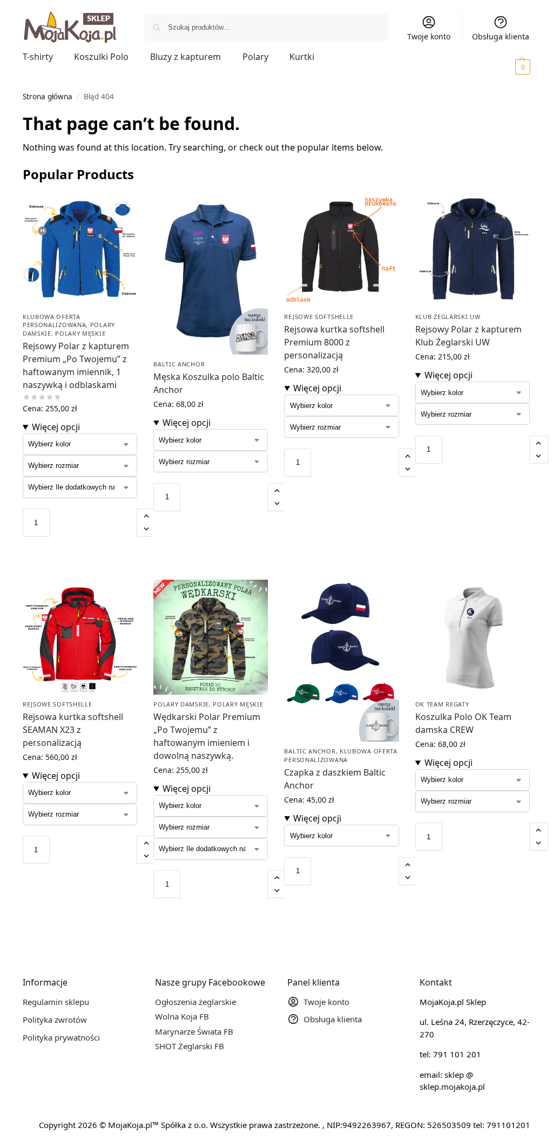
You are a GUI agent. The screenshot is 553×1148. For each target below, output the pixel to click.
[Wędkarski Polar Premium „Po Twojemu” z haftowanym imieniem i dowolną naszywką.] (210, 637)
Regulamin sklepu (56, 1001)
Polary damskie (181, 704)
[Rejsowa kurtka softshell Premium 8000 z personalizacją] (341, 250)
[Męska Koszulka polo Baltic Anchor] (210, 274)
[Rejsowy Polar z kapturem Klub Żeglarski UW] (472, 250)
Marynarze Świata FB (194, 1031)
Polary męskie (80, 333)
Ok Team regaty (442, 704)
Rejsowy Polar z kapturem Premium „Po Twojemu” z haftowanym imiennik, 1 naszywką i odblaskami (76, 365)
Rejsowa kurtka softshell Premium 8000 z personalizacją (334, 342)
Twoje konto (428, 36)
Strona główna (47, 96)
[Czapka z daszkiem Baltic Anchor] (341, 661)
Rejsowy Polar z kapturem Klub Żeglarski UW (468, 335)
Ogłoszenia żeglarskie (195, 1001)
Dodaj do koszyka (80, 547)
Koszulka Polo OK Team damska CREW (463, 723)
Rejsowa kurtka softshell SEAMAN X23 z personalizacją (73, 730)
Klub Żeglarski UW (448, 317)
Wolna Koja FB (182, 1016)
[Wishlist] (121, 209)
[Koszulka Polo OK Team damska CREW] (472, 637)
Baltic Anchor (179, 364)
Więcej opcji (56, 427)
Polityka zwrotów (55, 1019)
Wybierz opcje (80, 568)
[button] (507, 66)
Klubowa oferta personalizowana (54, 321)
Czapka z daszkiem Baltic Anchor (335, 778)
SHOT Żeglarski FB (189, 1046)
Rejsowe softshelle (319, 317)
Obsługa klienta (500, 36)
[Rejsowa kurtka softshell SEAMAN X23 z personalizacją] (80, 637)
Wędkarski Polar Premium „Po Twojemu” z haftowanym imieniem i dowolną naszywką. (206, 736)
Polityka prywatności (61, 1037)
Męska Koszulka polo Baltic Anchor (208, 383)
